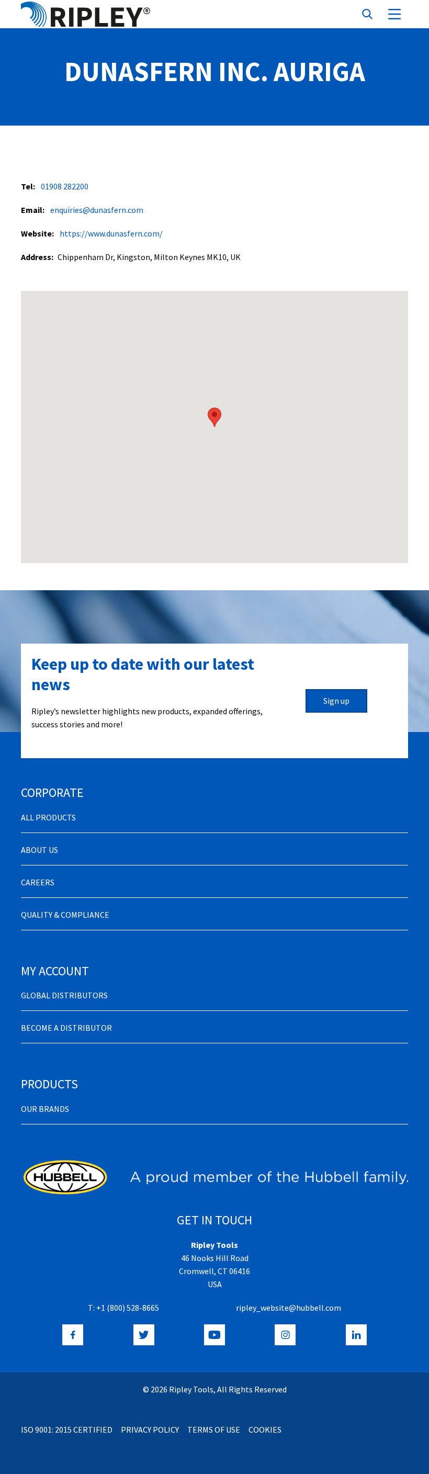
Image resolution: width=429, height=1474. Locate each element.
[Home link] (85, 14)
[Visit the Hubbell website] (214, 1177)
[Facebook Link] (72, 1334)
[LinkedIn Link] (356, 1334)
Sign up (336, 700)
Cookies (265, 1429)
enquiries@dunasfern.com (96, 210)
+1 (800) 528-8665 (127, 1307)
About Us (39, 850)
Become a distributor (66, 1027)
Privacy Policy (150, 1429)
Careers (37, 882)
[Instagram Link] (285, 1334)
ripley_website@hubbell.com (288, 1307)
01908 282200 (64, 186)
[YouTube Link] (214, 1334)
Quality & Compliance (65, 914)
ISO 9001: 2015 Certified (66, 1429)
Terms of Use (213, 1429)
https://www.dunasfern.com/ (111, 233)
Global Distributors (64, 995)
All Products (48, 817)
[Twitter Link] (143, 1334)
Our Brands (45, 1109)
